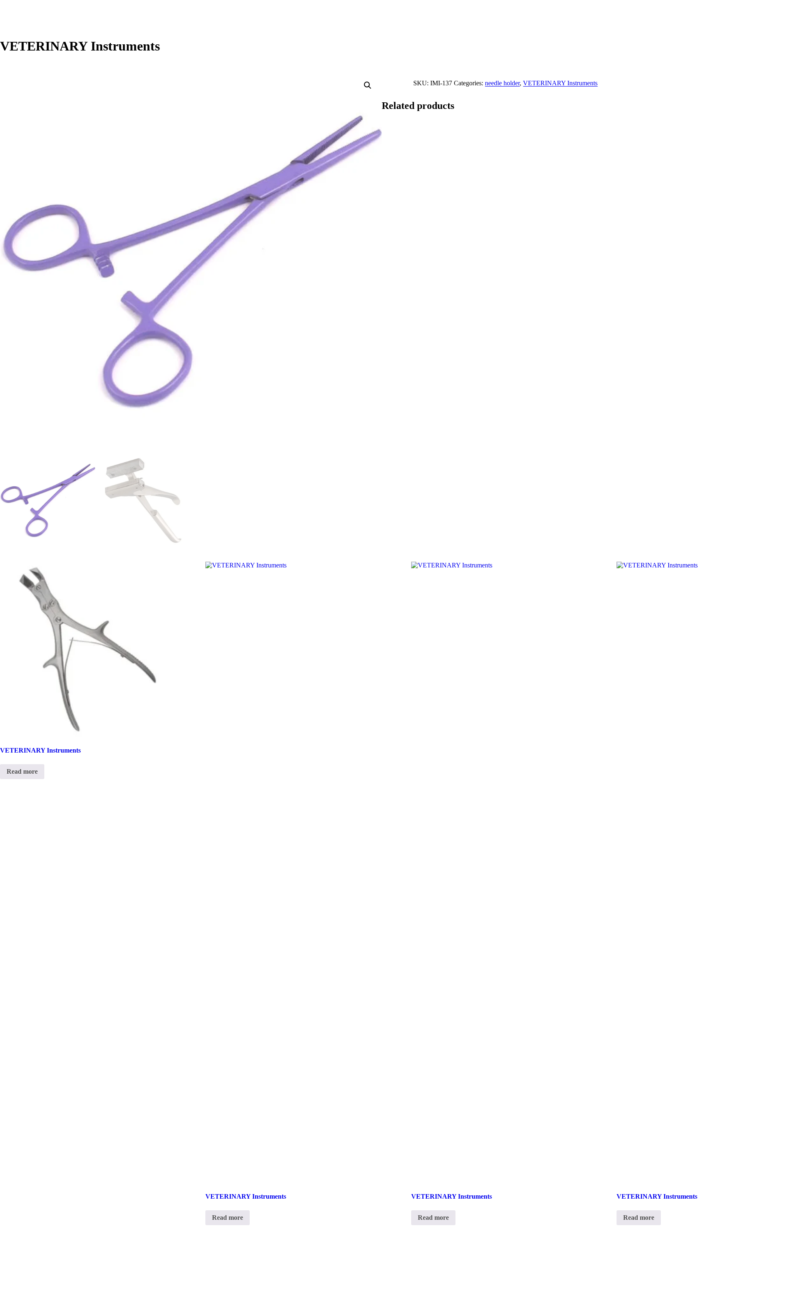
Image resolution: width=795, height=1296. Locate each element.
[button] (367, 85)
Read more (22, 771)
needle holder (502, 83)
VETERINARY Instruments (560, 83)
